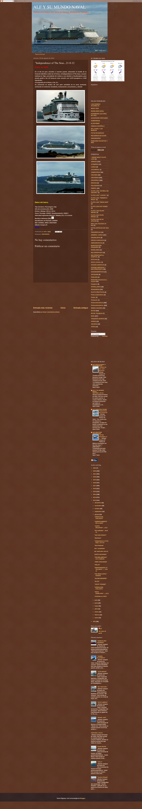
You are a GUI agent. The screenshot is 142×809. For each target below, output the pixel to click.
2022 (94, 471)
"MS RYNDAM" (99, 545)
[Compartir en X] (58, 231)
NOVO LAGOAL (96, 262)
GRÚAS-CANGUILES (97, 240)
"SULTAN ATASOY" (100, 535)
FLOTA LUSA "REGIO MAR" (100, 202)
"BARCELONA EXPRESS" (101, 641)
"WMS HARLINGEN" (100, 562)
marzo (97, 612)
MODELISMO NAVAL (97, 111)
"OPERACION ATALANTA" (98, 517)
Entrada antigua (81, 308)
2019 (94, 480)
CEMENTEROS (95, 172)
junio (96, 603)
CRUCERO (94, 175)
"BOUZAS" (97, 538)
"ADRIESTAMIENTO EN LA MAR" (100, 522)
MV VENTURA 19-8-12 (101, 551)
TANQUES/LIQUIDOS (97, 318)
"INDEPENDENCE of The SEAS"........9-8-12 (101, 569)
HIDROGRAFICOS (96, 243)
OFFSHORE (94, 274)
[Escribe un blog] (57, 231)
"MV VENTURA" (102, 687)
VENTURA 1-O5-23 (98, 393)
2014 (94, 494)
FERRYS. (94, 188)
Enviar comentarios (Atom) (50, 312)
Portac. (93, 297)
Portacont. (94, 300)
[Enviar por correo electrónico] (55, 231)
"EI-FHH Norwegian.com (103, 436)
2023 (94, 468)
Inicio (63, 308)
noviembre (98, 505)
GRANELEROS (95, 237)
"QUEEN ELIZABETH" (101, 657)
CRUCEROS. (46, 234)
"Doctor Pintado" (102, 777)
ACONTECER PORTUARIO (99, 118)
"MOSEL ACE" (101, 717)
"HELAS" (97, 564)
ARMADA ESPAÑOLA (98, 126)
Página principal (40, 54)
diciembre (98, 502)
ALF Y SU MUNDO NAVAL (59, 7)
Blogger (82, 798)
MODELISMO (95, 250)
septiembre (98, 511)
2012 (94, 500)
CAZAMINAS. (95, 169)
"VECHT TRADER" (100, 584)
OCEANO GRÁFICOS (97, 265)
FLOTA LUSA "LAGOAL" (98, 195)
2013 (94, 497)
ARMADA (94, 161)
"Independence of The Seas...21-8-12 (101, 541)
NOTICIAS (94, 259)
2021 (94, 474)
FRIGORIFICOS (96, 232)
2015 (94, 491)
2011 (94, 621)
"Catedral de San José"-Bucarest (102, 368)
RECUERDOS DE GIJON (98, 135)
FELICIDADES (95, 185)
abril (96, 609)
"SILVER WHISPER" (100, 578)
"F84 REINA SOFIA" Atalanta (100, 574)
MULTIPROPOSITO (97, 252)
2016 (94, 488)
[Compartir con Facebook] (60, 231)
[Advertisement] (61, 294)
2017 (94, 485)
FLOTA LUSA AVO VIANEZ (99, 206)
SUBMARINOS (95, 120)
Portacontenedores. (97, 305)
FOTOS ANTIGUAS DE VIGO (100, 228)
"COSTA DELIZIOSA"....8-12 (100, 526)
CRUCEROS (95, 177)
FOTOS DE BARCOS (97, 133)
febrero (97, 615)
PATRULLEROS (96, 287)
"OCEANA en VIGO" (100, 596)
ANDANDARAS (96, 138)
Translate (105, 336)
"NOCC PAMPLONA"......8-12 (101, 592)
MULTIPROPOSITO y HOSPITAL (97, 256)
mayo (97, 606)
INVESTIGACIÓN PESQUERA (96, 246)
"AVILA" (99, 762)
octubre (97, 508)
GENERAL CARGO (97, 235)
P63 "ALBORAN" (99, 548)
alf (101, 628)
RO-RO (93, 310)
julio (96, 600)
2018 (94, 482)
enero (97, 617)
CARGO (93, 167)
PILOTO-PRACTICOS (97, 292)
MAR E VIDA (95, 108)
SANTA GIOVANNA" (100, 554)
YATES (93, 326)
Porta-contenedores (97, 295)
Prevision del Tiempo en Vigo (107, 61)
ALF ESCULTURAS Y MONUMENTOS (99, 365)
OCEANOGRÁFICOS (97, 272)
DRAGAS (94, 183)
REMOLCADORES (96, 308)
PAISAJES (94, 277)
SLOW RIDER (95, 123)
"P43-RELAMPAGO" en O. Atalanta (100, 558)
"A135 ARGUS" (102, 671)
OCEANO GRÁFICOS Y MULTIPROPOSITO (98, 268)
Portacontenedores (97, 302)
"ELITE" (96, 581)
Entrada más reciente (42, 308)
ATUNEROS (94, 164)
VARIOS (93, 321)
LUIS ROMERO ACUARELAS (95, 105)
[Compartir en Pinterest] (61, 231)
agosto (97, 514)
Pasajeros (94, 284)
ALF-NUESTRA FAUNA (100, 409)
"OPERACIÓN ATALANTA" (98, 588)
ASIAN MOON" (101, 746)
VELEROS (94, 324)
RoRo (93, 316)
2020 (94, 477)
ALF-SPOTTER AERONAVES (97, 433)
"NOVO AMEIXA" (102, 702)
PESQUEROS (95, 289)
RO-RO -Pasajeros (97, 313)
